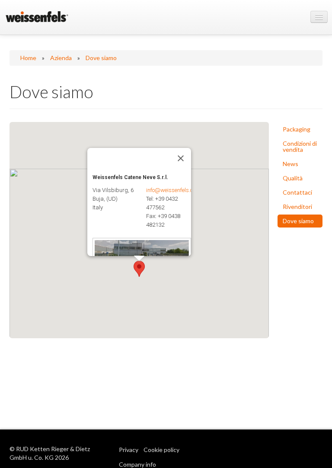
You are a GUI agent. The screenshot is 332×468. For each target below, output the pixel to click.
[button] (139, 268)
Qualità (293, 178)
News (290, 163)
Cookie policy (161, 449)
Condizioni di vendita (300, 146)
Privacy (128, 449)
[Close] (180, 158)
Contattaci (297, 192)
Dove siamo (101, 57)
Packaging (296, 129)
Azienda (61, 57)
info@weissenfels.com (173, 190)
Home (28, 57)
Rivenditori (297, 206)
